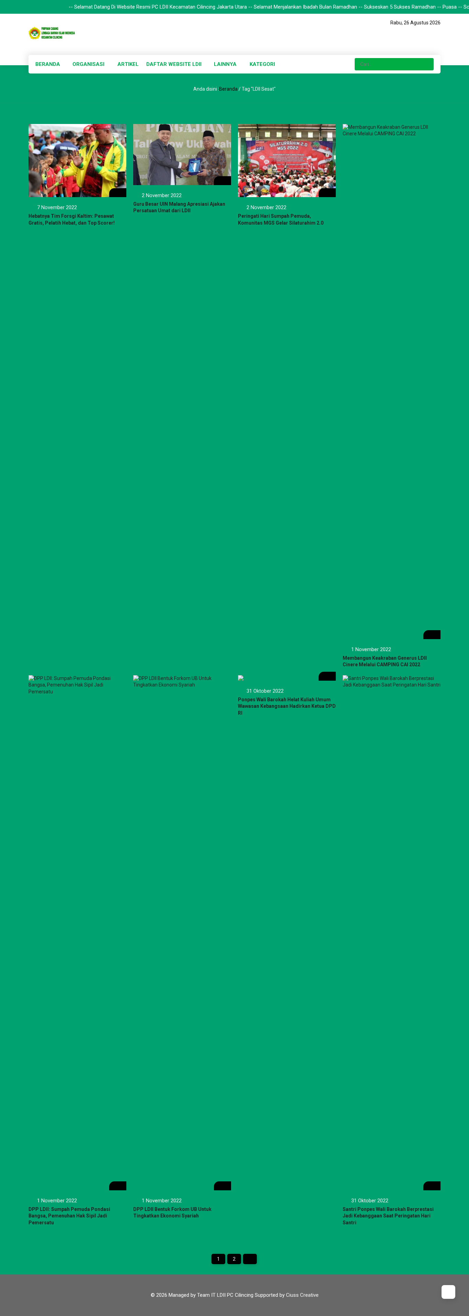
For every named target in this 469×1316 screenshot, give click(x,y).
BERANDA (47, 64)
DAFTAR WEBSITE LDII (174, 64)
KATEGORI (262, 64)
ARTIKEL (128, 64)
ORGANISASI (88, 64)
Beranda (228, 89)
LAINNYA (225, 64)
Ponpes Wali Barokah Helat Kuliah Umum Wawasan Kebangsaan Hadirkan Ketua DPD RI (287, 706)
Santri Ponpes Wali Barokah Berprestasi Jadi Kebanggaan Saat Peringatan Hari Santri (388, 1215)
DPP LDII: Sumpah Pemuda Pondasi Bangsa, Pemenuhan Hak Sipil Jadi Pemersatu (69, 1215)
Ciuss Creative (302, 1295)
